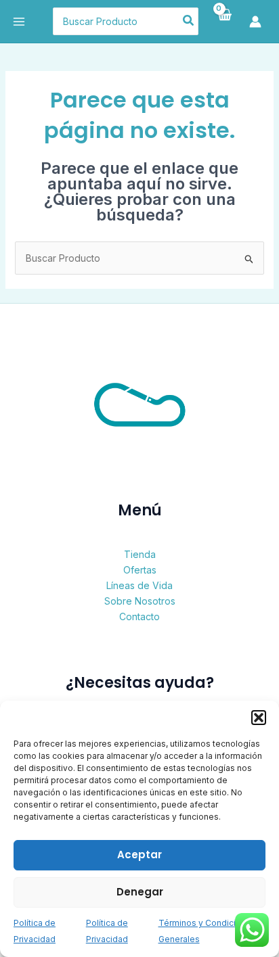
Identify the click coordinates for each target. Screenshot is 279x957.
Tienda (140, 554)
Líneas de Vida (139, 585)
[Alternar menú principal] (19, 21)
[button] (258, 717)
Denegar (139, 892)
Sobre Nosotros (139, 601)
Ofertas (139, 570)
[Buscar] (189, 21)
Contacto (139, 616)
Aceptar (139, 854)
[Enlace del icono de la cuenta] (258, 22)
